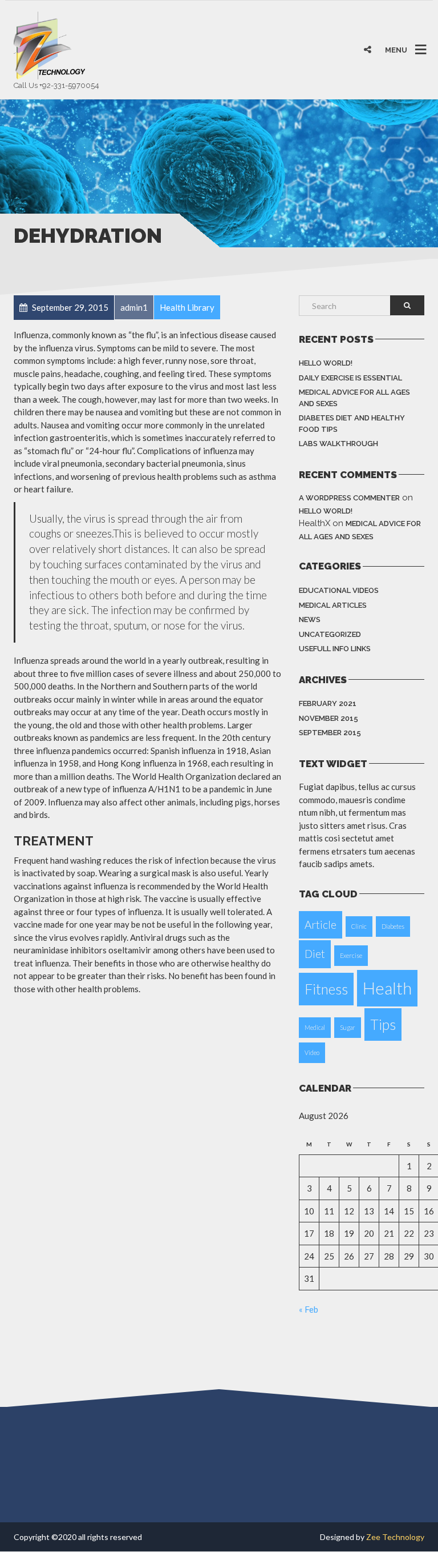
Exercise (351, 955)
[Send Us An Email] (419, 26)
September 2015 (330, 732)
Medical (315, 1027)
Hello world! (325, 363)
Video (312, 1052)
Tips (383, 1024)
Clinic (359, 926)
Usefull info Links (335, 648)
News (310, 619)
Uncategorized (330, 634)
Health (387, 988)
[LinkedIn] (395, 26)
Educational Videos (339, 590)
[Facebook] (370, 26)
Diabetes (393, 926)
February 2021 (327, 703)
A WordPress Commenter (349, 498)
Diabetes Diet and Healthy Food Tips (352, 424)
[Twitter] (346, 26)
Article (320, 924)
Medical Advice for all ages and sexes (354, 398)
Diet (315, 953)
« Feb (308, 1309)
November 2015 (328, 718)
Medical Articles (333, 605)
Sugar (347, 1027)
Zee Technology (395, 1537)
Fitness (326, 989)
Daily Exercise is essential (350, 378)
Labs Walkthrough (338, 443)
